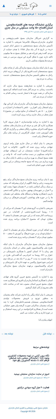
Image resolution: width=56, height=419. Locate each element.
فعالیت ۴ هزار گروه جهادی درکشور (33, 387)
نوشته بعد (7, 334)
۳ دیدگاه (46, 377)
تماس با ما (42, 14)
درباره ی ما (14, 14)
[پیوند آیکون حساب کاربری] (4, 6)
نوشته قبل (49, 334)
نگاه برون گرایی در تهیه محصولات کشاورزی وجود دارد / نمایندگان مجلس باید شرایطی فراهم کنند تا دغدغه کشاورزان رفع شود (28, 358)
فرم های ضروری (28, 14)
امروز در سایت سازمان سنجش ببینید (31, 374)
